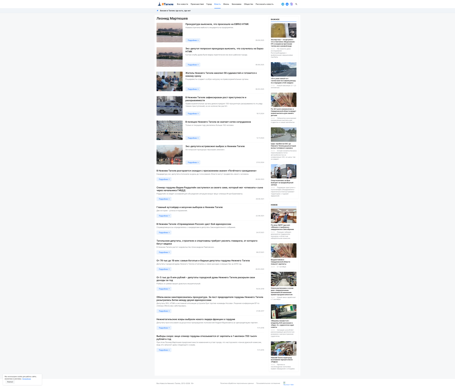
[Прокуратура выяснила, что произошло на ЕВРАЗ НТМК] (170, 32)
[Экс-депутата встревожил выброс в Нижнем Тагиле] (170, 154)
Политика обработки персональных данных (237, 383)
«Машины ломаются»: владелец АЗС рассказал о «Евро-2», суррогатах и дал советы (282, 324)
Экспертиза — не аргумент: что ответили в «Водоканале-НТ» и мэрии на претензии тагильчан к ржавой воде (283, 43)
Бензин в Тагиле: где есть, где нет (175, 10)
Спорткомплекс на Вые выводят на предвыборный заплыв (282, 182)
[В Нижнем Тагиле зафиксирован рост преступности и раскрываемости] (170, 106)
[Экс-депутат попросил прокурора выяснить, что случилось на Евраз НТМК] (170, 57)
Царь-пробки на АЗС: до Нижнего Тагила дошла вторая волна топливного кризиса (283, 146)
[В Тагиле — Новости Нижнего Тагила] (165, 4)
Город (209, 4)
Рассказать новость (264, 4)
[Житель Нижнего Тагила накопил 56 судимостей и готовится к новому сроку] (170, 81)
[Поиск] (296, 4)
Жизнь (226, 4)
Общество (248, 4)
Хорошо (10, 382)
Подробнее (26, 379)
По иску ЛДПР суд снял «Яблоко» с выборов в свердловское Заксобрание (282, 227)
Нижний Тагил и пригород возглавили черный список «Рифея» (282, 360)
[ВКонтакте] (287, 4)
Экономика (236, 4)
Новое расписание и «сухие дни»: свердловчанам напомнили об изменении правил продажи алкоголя (282, 291)
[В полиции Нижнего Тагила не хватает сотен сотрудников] (170, 130)
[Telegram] (282, 4)
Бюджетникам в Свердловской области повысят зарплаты (280, 262)
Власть (217, 4)
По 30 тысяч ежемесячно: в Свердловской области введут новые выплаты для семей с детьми (283, 112)
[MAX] (291, 4)
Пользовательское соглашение (268, 383)
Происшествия (197, 4)
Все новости (182, 4)
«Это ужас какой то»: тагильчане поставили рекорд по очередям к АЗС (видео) (283, 80)
